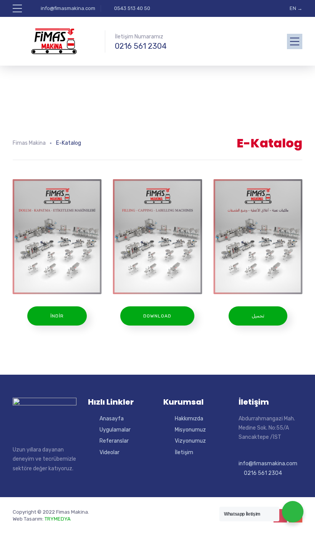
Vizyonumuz (190, 441)
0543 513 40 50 (132, 8)
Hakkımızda (189, 418)
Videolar (109, 452)
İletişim (184, 452)
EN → (296, 8)
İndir (57, 316)
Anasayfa (111, 418)
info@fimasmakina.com (68, 8)
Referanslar (114, 441)
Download (157, 316)
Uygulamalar (115, 430)
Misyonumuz (190, 430)
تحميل (258, 316)
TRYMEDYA (58, 519)
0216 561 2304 (141, 46)
